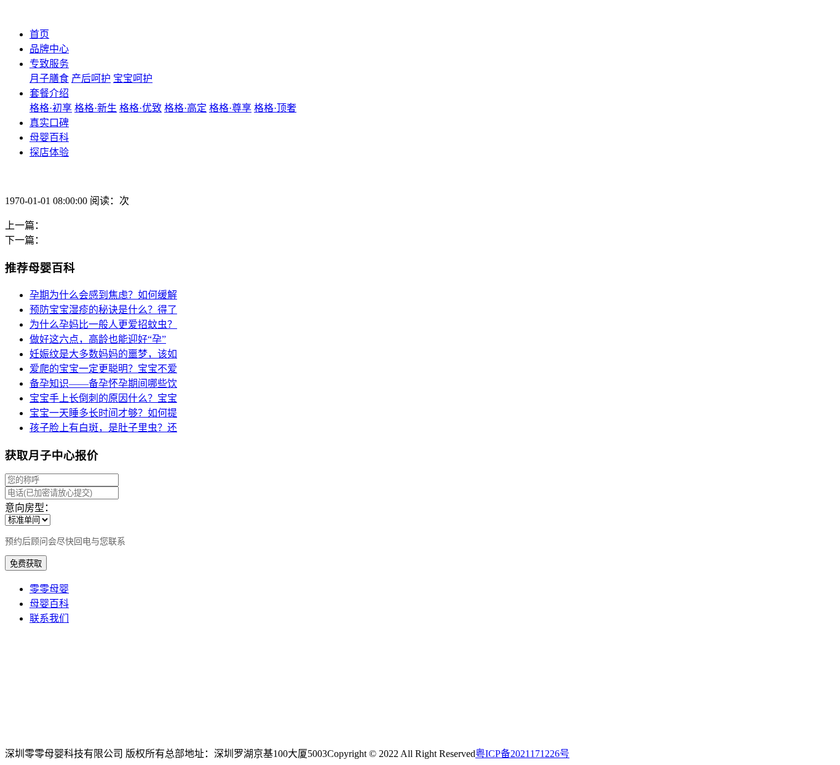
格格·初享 (51, 108)
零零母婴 (49, 589)
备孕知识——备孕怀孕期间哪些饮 (103, 383)
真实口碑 (49, 122)
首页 (39, 34)
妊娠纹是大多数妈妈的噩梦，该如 (103, 354)
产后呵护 (91, 78)
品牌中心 (49, 49)
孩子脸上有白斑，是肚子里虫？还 (103, 427)
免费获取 (26, 563)
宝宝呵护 (133, 78)
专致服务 (49, 63)
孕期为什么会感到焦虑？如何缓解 (103, 295)
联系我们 (49, 618)
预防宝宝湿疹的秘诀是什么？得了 (103, 309)
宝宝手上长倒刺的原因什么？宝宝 (103, 398)
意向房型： (29, 507)
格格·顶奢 (275, 108)
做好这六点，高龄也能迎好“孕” (98, 339)
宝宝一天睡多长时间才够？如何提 (103, 413)
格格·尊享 (230, 108)
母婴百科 (49, 137)
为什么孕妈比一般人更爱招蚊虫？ (103, 324)
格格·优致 (140, 108)
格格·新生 (95, 108)
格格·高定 (185, 108)
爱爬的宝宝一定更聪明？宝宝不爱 (103, 368)
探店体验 (49, 152)
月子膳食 (49, 78)
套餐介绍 (49, 93)
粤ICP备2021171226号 (522, 753)
